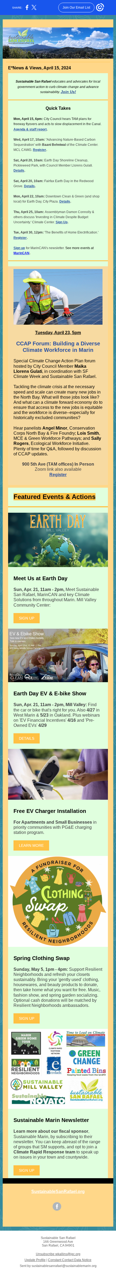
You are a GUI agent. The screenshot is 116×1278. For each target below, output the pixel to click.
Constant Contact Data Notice (69, 1260)
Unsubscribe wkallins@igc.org (58, 1254)
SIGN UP (26, 618)
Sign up (19, 248)
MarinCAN (21, 253)
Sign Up (61, 222)
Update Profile (35, 1260)
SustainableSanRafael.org (58, 1191)
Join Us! (68, 92)
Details (18, 170)
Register (39, 150)
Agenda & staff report (30, 129)
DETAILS (26, 738)
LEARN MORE (31, 845)
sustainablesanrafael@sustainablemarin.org (64, 1266)
